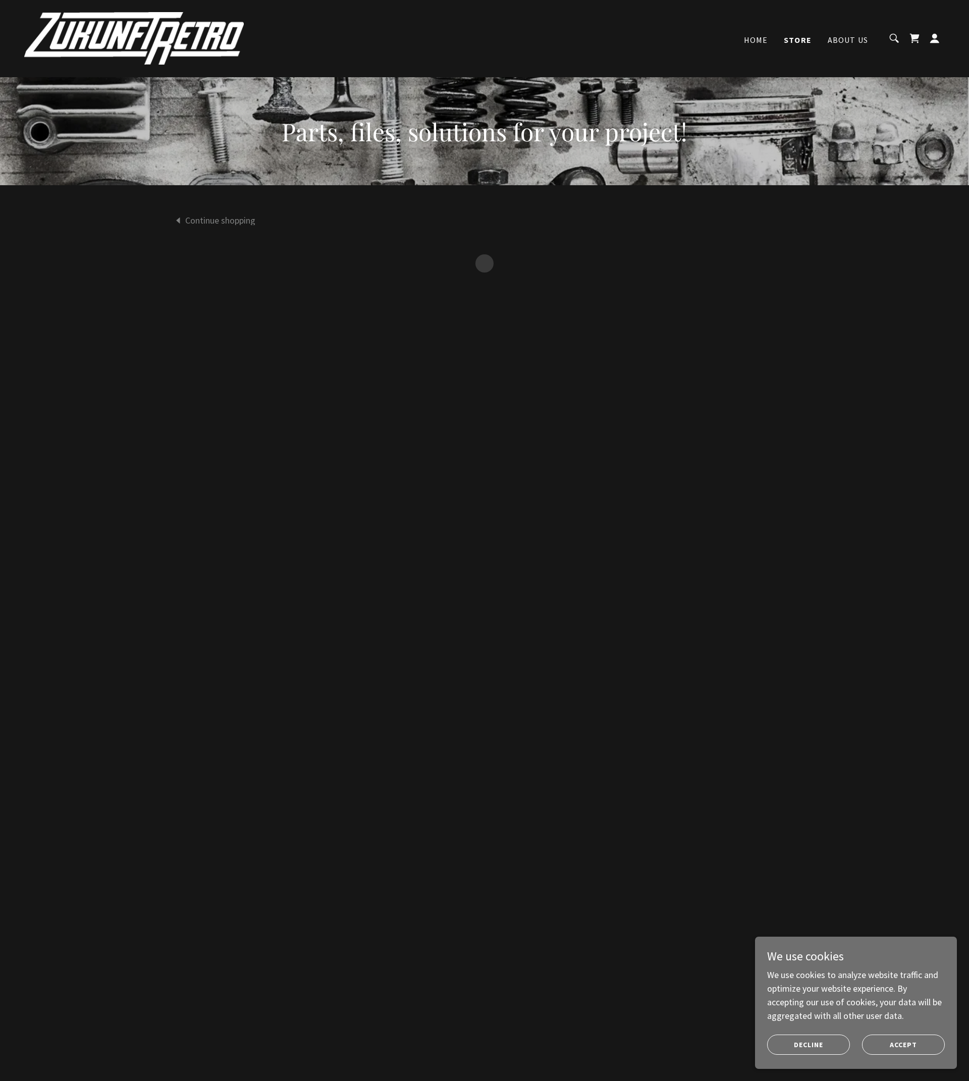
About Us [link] (848, 40)
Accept (903, 1044)
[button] (914, 38)
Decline (808, 1044)
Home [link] (756, 40)
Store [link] (798, 40)
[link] (134, 37)
